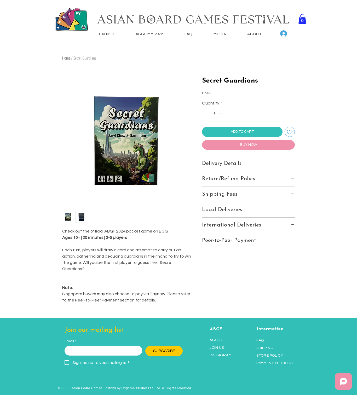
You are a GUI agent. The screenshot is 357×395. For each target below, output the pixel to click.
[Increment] (221, 113)
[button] (302, 19)
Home (66, 58)
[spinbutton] (214, 113)
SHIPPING (265, 348)
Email (70, 341)
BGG (163, 231)
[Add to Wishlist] (290, 132)
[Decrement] (206, 113)
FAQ (260, 340)
